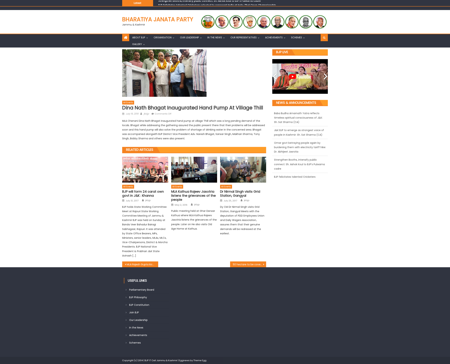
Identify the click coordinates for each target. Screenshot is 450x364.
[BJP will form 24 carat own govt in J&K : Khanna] (145, 170)
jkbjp (146, 113)
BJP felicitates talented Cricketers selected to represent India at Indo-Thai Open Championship (217, 3)
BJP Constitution (139, 305)
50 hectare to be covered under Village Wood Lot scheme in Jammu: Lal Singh (249, 264)
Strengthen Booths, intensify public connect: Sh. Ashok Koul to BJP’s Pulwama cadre (299, 135)
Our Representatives (243, 37)
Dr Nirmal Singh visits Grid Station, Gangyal (240, 193)
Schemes (296, 37)
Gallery (137, 44)
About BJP (138, 37)
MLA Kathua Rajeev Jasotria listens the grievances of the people (193, 195)
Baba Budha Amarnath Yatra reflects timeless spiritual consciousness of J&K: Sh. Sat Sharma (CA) (298, 169)
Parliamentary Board (141, 290)
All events (128, 102)
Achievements (274, 37)
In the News (214, 37)
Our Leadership (189, 37)
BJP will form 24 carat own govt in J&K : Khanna (143, 193)
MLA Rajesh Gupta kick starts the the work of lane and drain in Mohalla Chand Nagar (142, 264)
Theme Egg (199, 360)
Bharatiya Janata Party (157, 19)
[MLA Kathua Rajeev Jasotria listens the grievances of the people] (194, 170)
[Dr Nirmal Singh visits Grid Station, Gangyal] (243, 170)
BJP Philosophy (138, 297)
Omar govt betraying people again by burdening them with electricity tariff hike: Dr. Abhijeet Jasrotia (300, 118)
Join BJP (134, 312)
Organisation (163, 37)
